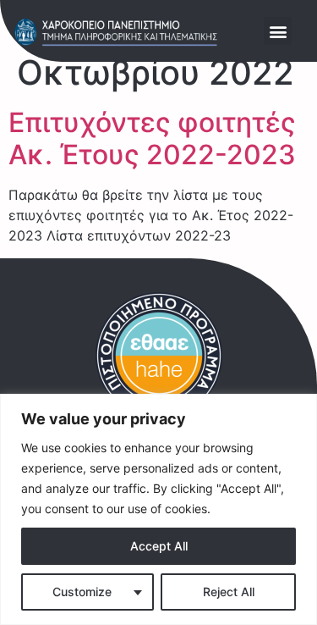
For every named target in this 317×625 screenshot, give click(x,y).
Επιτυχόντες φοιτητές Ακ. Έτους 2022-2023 (152, 138)
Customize (82, 591)
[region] (158, 509)
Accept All (159, 546)
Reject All (228, 591)
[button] (278, 31)
